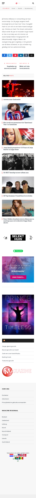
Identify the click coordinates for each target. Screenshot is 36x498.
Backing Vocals (6, 357)
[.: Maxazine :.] (18, 3)
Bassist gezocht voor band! (10, 350)
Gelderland (5, 420)
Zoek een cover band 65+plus (11, 353)
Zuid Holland (6, 442)
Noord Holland (6, 431)
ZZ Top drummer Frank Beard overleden (17, 196)
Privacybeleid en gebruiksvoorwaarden (14, 402)
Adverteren (5, 399)
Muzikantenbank (11, 340)
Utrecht (4, 438)
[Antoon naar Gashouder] (18, 88)
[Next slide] (32, 237)
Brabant (4, 417)
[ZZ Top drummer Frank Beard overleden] (18, 185)
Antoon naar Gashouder (12, 99)
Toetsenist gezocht (8, 361)
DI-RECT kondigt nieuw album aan (16, 173)
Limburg (4, 424)
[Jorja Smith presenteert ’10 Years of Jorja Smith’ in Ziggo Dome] (18, 136)
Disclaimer (5, 395)
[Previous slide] (3, 237)
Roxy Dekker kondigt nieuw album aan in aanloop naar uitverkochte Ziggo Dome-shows (18, 221)
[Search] (33, 3)
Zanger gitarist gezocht (9, 346)
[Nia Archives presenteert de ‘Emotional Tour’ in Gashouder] (18, 111)
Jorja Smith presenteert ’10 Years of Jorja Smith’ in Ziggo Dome (18, 148)
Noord (4, 428)
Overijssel (5, 435)
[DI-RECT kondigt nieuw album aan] (18, 161)
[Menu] (3, 3)
